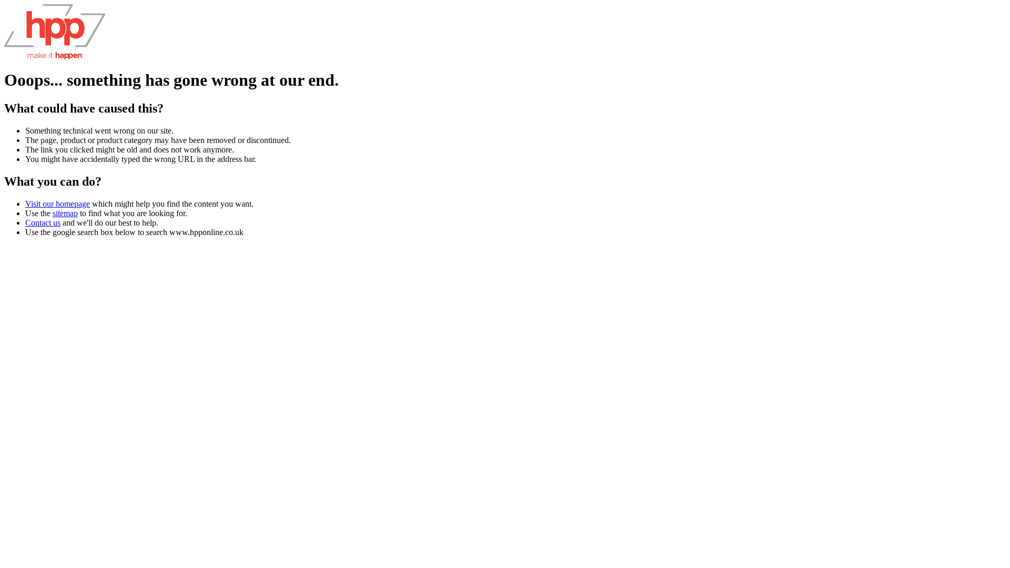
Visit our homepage (57, 203)
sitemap (65, 213)
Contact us (42, 222)
